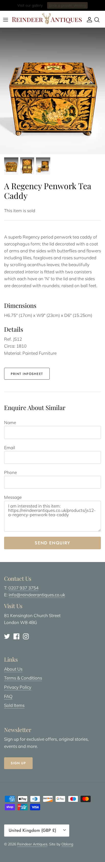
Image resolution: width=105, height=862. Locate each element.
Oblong (67, 844)
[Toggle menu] (5, 19)
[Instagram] (26, 636)
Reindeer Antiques (32, 844)
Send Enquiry (52, 543)
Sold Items (14, 705)
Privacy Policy (17, 687)
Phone (10, 472)
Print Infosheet (27, 373)
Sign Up (18, 763)
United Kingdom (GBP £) (32, 830)
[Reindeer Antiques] (47, 19)
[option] (52, 91)
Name (10, 422)
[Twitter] (7, 636)
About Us (13, 669)
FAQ (8, 696)
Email (9, 447)
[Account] (88, 19)
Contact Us (73, 7)
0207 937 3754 (23, 587)
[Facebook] (16, 636)
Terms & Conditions (23, 678)
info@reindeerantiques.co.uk (37, 594)
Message (13, 497)
